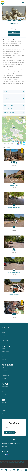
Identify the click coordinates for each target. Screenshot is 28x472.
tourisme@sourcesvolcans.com (8, 444)
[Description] (10, 20)
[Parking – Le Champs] (14, 285)
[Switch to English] (7, 455)
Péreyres (9, 463)
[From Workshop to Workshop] (14, 307)
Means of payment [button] (8, 95)
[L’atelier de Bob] (14, 6)
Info (3, 400)
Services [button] (6, 102)
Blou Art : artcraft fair (14, 163)
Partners (5, 384)
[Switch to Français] (5, 455)
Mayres (20, 462)
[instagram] (4, 451)
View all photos (21, 18)
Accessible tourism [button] (8, 109)
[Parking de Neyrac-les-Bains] (14, 263)
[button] (14, 127)
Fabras (4, 462)
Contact (14, 32)
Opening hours (20, 444)
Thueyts (14, 465)
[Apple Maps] (21, 143)
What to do (5, 327)
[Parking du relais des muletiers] (14, 220)
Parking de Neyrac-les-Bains (14, 272)
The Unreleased (7, 365)
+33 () (13, 443)
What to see (6, 346)
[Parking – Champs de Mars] (14, 198)
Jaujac (7, 462)
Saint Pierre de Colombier (8, 465)
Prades (19, 463)
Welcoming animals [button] (8, 105)
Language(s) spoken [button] (9, 112)
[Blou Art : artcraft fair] (14, 155)
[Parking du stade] (14, 242)
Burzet (24, 461)
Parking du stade (14, 250)
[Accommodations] (2, 470)
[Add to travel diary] (8, 20)
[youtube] (7, 451)
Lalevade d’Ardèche (11, 462)
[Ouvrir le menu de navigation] (26, 470)
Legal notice (4, 446)
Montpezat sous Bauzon (4, 463)
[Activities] (10, 470)
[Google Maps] (18, 143)
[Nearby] (22, 470)
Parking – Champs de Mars (14, 207)
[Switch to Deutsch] (8, 455)
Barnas (21, 461)
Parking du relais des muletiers (14, 229)
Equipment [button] (6, 98)
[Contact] (15, 20)
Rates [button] (5, 91)
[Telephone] (13, 20)
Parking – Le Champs (14, 294)
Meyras (23, 462)
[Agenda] (18, 470)
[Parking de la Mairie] (14, 176)
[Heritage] (14, 470)
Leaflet (12, 141)
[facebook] (2, 451)
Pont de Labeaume (15, 463)
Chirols (1, 462)
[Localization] (18, 20)
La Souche (16, 462)
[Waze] (24, 143)
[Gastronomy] (6, 470)
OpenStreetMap (18, 141)
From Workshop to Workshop (14, 315)
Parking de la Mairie (14, 185)
